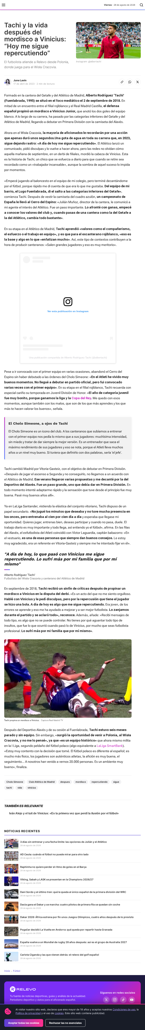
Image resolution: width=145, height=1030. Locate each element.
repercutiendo (100, 781)
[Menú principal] (3, 4)
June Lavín (20, 80)
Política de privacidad (28, 1013)
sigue (116, 781)
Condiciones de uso (124, 1009)
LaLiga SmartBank (110, 746)
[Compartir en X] (137, 82)
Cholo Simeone (14, 781)
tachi (9, 787)
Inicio (7, 970)
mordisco (81, 781)
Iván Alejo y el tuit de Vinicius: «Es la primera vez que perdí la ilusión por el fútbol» (64, 813)
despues (65, 781)
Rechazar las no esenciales (65, 1022)
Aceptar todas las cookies (23, 1022)
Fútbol (16, 970)
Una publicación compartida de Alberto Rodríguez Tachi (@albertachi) (68, 357)
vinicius (32, 787)
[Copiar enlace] (122, 82)
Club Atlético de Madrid (42, 781)
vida (20, 787)
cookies (59, 1013)
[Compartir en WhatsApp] (130, 82)
